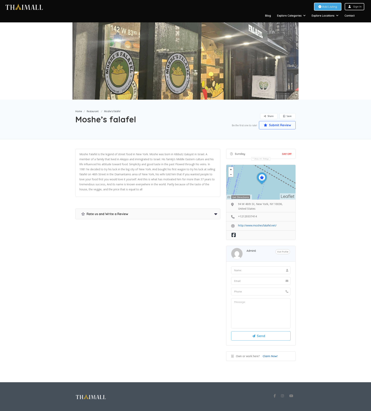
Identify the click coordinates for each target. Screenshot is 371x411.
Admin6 (251, 251)
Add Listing (329, 6)
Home (78, 111)
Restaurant (93, 111)
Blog (268, 15)
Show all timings (261, 159)
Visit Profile (282, 251)
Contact (350, 15)
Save (289, 116)
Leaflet (287, 196)
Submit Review (279, 125)
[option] (185, 61)
